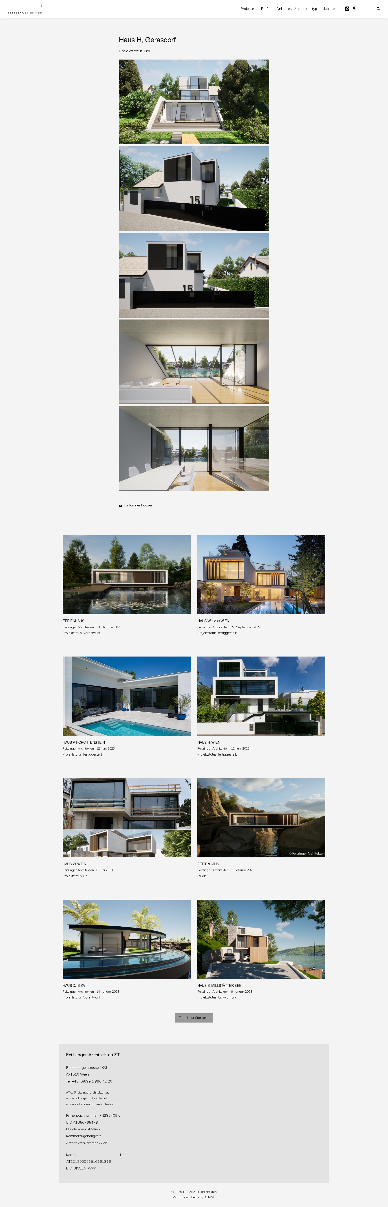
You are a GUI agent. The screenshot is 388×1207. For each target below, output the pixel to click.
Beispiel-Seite (364, 8)
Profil (265, 8)
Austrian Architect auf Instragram (349, 8)
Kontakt (330, 8)
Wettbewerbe (372, 8)
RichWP (209, 1197)
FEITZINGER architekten (200, 1192)
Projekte (247, 8)
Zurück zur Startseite (194, 1018)
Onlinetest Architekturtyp (296, 8)
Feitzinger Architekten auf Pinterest (356, 8)
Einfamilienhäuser (138, 505)
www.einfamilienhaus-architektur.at (91, 1104)
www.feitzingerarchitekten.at (86, 1098)
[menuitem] (247, 9)
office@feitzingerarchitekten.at (87, 1092)
